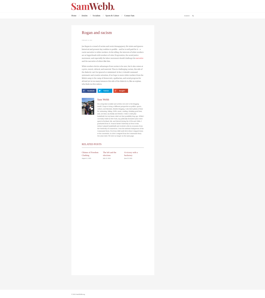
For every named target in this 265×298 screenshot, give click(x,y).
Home (73, 15)
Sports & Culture (112, 15)
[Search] (192, 16)
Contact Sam (129, 15)
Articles (84, 15)
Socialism (96, 15)
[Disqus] (113, 192)
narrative (139, 58)
